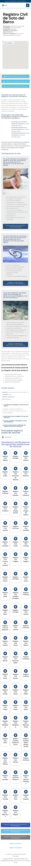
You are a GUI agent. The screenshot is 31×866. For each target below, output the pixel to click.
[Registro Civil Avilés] (5, 468)
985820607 (11, 397)
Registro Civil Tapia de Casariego (26, 779)
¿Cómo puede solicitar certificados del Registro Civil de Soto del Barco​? (15, 425)
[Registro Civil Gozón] (26, 573)
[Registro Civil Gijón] (15, 573)
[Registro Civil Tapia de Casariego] (26, 772)
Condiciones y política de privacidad (15, 854)
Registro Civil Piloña (26, 692)
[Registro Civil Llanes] (15, 638)
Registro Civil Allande (5, 458)
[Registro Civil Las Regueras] (5, 622)
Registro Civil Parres (15, 692)
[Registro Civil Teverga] (5, 792)
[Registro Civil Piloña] (26, 686)
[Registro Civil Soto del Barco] (15, 772)
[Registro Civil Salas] (5, 735)
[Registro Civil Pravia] (15, 702)
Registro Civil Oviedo (5, 692)
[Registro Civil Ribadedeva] (5, 718)
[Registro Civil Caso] (15, 523)
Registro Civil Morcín (5, 659)
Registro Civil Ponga (5, 707)
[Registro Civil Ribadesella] (15, 718)
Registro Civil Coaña (15, 544)
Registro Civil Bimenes (26, 474)
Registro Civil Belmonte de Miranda (15, 476)
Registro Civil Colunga (26, 544)
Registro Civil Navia (5, 676)
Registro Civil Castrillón (26, 528)
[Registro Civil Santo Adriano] (5, 755)
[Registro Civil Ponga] (5, 702)
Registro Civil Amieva (26, 458)
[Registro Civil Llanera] (5, 638)
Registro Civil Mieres (26, 643)
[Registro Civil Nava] (26, 653)
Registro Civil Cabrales (15, 493)
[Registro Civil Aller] (15, 453)
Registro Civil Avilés (5, 474)
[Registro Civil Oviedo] (5, 686)
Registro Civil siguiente (15, 847)
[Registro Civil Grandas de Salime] (15, 589)
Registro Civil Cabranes (26, 493)
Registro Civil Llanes (15, 643)
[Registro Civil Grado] (5, 589)
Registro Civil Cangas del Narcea (26, 511)
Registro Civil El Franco (5, 579)
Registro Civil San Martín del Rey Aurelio (26, 742)
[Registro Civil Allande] (5, 453)
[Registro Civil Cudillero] (15, 554)
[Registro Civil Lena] (26, 622)
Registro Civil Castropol (5, 544)
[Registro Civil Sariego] (15, 755)
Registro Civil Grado (5, 594)
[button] (15, 405)
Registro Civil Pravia (15, 707)
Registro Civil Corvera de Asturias (5, 561)
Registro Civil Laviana (15, 627)
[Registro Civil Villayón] (15, 807)
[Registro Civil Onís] (26, 671)
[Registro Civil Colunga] (26, 538)
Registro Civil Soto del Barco (15, 777)
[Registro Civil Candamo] (5, 503)
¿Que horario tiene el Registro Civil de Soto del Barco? (16, 417)
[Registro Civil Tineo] (15, 792)
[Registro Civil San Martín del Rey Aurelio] (26, 735)
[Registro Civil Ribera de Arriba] (26, 718)
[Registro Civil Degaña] (26, 554)
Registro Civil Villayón (15, 812)
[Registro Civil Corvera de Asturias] (5, 554)
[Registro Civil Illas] (15, 607)
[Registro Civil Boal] (5, 488)
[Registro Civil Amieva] (26, 453)
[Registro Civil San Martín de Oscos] (15, 735)
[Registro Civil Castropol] (5, 538)
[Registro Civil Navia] (5, 671)
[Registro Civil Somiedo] (5, 772)
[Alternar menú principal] (27, 5)
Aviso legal (16, 856)
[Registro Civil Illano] (5, 607)
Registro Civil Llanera (5, 643)
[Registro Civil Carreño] (5, 523)
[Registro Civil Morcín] (5, 653)
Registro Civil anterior (15, 843)
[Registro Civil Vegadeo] (26, 792)
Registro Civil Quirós (26, 707)
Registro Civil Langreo (26, 612)
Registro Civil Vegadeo (26, 797)
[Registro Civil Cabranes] (26, 488)
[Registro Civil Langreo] (26, 607)
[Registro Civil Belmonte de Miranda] (15, 468)
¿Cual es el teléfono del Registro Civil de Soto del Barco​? (15, 421)
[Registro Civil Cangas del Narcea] (26, 503)
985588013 (14, 30)
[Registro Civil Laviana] (15, 622)
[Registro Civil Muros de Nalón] (15, 653)
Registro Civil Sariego (15, 760)
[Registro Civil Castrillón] (26, 523)
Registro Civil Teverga (5, 797)
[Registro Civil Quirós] (26, 702)
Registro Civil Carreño (5, 528)
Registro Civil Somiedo (5, 777)
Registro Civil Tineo (15, 797)
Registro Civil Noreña (15, 676)
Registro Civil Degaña (26, 559)
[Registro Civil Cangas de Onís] (15, 503)
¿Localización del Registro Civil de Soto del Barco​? (16, 405)
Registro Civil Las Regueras (5, 627)
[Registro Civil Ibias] (26, 589)
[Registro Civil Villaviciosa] (5, 807)
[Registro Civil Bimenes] (26, 468)
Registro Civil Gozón (26, 579)
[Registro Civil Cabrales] (15, 488)
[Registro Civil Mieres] (26, 638)
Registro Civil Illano (5, 612)
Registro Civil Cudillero (15, 559)
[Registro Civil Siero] (26, 755)
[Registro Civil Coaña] (15, 538)
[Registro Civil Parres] (15, 686)
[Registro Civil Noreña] (15, 671)
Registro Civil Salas (5, 740)
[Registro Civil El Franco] (5, 573)
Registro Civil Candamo (5, 509)
